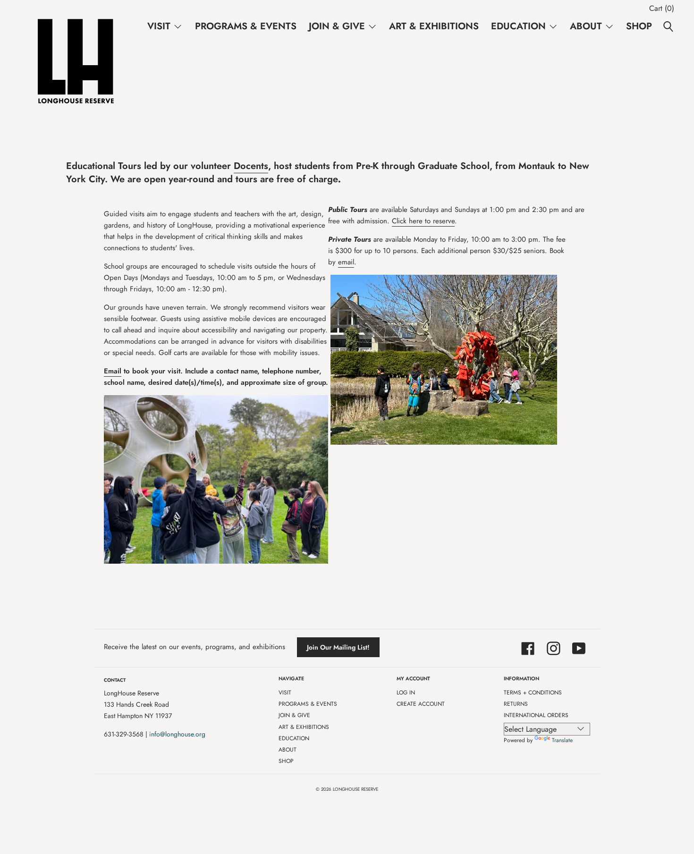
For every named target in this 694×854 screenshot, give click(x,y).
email (346, 262)
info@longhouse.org (177, 734)
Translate (562, 740)
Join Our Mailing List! (338, 647)
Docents (251, 166)
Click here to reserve (423, 221)
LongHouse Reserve (355, 789)
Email (112, 371)
